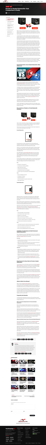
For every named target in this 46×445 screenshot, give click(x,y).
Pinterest (23, 339)
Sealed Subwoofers (9, 23)
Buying (38, 1)
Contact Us (27, 431)
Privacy (39, 443)
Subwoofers (7, 6)
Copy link (32, 339)
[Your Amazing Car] (5, 1)
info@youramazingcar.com (36, 432)
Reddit (26, 339)
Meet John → (7, 435)
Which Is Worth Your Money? (11, 29)
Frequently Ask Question (10, 30)
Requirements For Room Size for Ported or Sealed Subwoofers (11, 27)
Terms (36, 443)
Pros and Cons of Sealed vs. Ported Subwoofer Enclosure (11, 21)
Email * (24, 411)
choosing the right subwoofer (26, 283)
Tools (31, 1)
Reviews (19, 1)
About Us (27, 429)
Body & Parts (27, 1)
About (27, 443)
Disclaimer (33, 443)
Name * (12, 411)
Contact (29, 443)
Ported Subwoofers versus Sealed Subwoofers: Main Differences (11, 19)
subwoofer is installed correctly (21, 236)
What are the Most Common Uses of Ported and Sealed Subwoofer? (10, 34)
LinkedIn (16, 353)
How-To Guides (20, 440)
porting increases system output (27, 152)
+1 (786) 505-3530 (35, 430)
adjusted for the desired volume (31, 256)
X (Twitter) (12, 439)
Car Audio (19, 431)
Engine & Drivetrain (20, 434)
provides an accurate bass (31, 96)
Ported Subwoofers (9, 22)
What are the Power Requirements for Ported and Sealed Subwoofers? (10, 32)
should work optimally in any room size (33, 274)
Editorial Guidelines (28, 437)
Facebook (19, 339)
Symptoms (34, 1)
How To (42, 1)
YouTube (19, 353)
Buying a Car (19, 437)
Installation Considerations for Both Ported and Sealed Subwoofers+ (11, 25)
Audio (22, 1)
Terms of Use (27, 434)
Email (29, 339)
